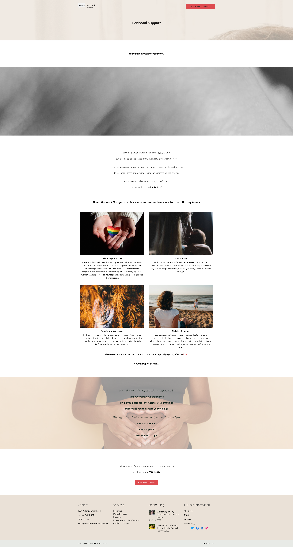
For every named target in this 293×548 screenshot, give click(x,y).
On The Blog (189, 523)
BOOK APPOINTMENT (146, 482)
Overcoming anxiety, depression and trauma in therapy (168, 515)
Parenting (117, 511)
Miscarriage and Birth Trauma (126, 520)
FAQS (186, 515)
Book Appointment (201, 6)
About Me (188, 511)
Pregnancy (117, 517)
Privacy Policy (208, 543)
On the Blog (156, 505)
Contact (187, 519)
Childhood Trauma (121, 523)
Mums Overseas (120, 514)
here (185, 354)
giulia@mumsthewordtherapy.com (93, 523)
